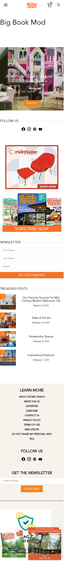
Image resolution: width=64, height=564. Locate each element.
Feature (22, 69)
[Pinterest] (34, 129)
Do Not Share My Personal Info (32, 434)
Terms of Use (32, 424)
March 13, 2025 (41, 305)
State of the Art (41, 318)
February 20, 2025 (17, 91)
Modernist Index (37, 69)
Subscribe (32, 411)
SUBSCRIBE (32, 489)
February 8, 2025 (41, 341)
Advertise (32, 406)
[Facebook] (23, 129)
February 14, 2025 (41, 322)
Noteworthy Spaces (41, 336)
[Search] (6, 5)
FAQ (32, 439)
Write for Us (32, 401)
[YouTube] (40, 129)
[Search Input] (58, 5)
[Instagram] (29, 129)
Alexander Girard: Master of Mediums (32, 79)
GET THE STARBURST (31, 275)
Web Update (32, 429)
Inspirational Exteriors (41, 355)
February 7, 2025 (41, 360)
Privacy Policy (31, 420)
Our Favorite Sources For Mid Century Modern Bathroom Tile (41, 299)
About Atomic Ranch (32, 396)
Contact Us (32, 415)
